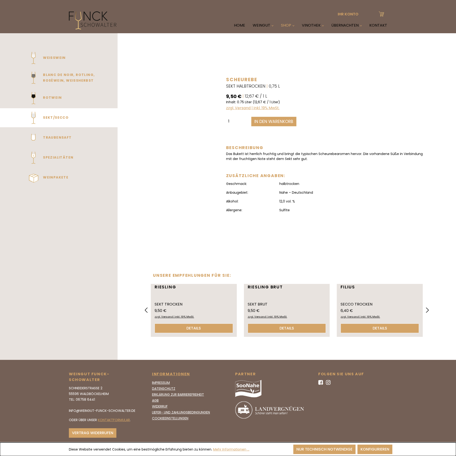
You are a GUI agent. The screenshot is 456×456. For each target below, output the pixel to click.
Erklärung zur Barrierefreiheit (178, 394)
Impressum (161, 382)
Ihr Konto (348, 14)
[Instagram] (328, 382)
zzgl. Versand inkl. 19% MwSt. (253, 108)
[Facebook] (321, 382)
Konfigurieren (375, 449)
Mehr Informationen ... (231, 449)
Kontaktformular (114, 420)
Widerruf (160, 406)
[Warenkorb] (381, 13)
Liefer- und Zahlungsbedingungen (181, 412)
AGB (155, 400)
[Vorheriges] (146, 310)
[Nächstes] (427, 310)
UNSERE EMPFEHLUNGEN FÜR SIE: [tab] (192, 275)
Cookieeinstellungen (170, 418)
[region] (168, 150)
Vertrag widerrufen (92, 433)
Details (193, 328)
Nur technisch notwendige (324, 449)
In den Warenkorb (273, 121)
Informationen (171, 374)
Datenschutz (163, 388)
